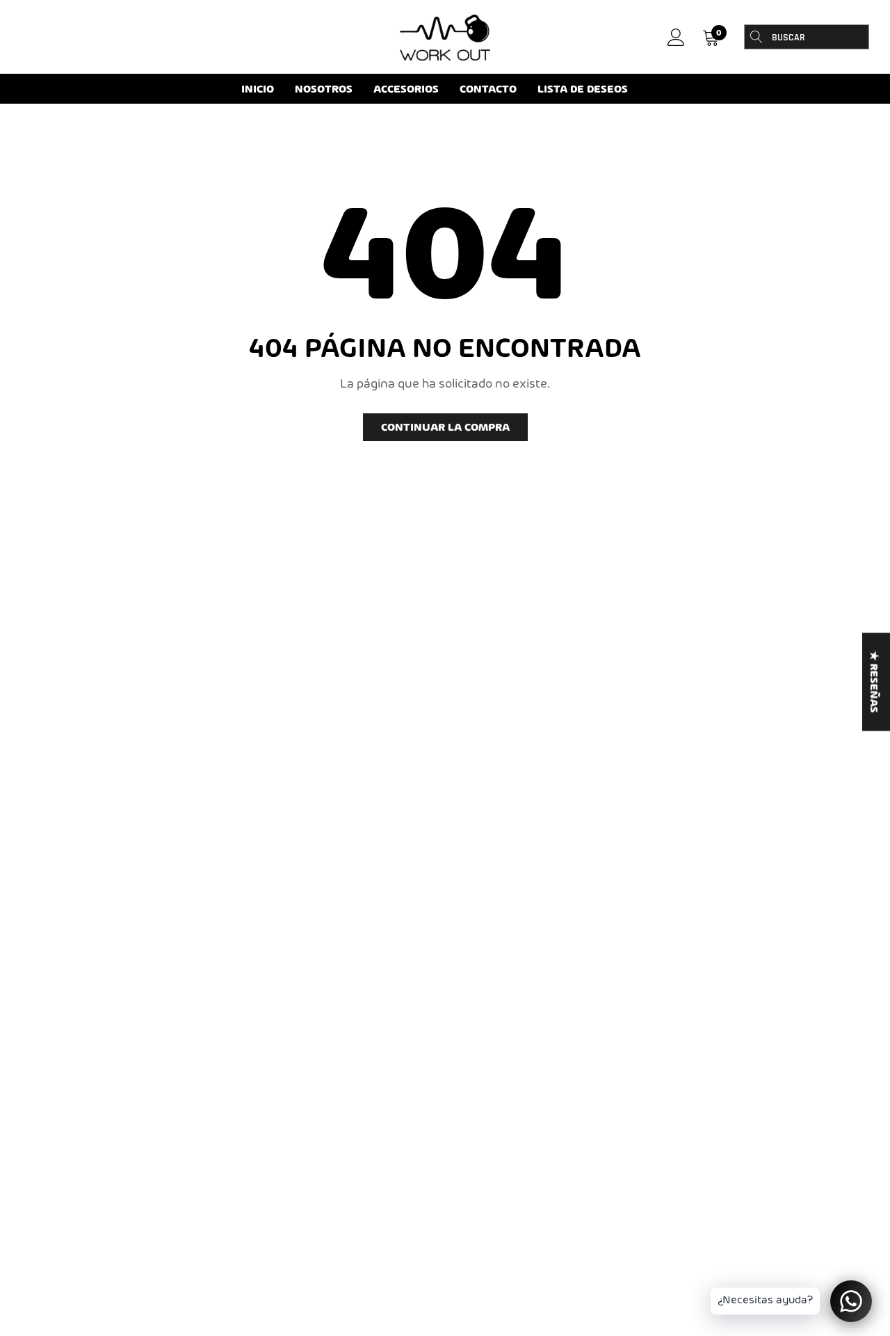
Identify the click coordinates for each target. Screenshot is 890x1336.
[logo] (445, 38)
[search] (756, 37)
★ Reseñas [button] (873, 682)
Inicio (257, 90)
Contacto (488, 90)
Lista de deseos (582, 90)
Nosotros (324, 90)
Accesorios (406, 90)
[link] (676, 37)
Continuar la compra (445, 428)
